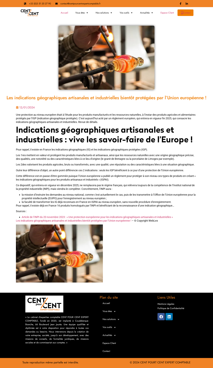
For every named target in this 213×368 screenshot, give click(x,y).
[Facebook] (161, 316)
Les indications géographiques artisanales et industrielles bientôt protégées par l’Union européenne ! (73, 220)
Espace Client (167, 12)
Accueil (64, 12)
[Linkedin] (169, 316)
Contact (187, 12)
